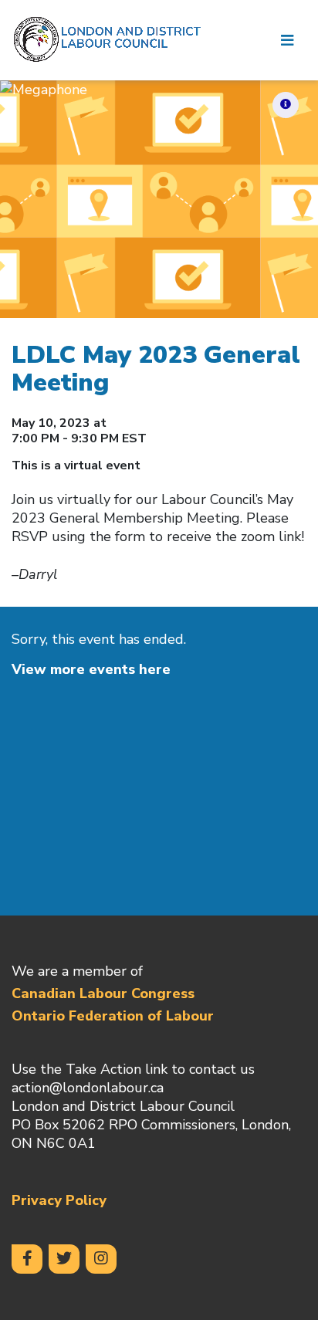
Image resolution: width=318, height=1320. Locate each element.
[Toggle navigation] (287, 40)
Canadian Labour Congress (103, 993)
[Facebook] (27, 1259)
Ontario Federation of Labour (113, 1016)
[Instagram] (101, 1259)
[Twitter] (64, 1259)
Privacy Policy (59, 1200)
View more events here (91, 669)
